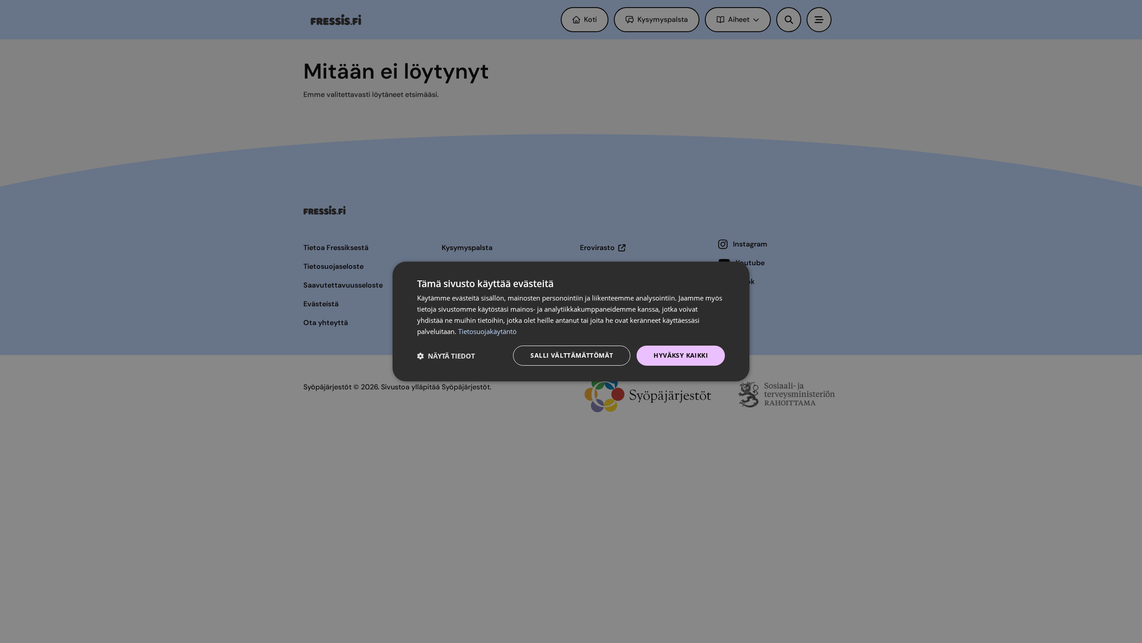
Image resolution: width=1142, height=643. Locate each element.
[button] (446, 356)
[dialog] (571, 321)
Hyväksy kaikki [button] (681, 355)
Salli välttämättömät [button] (571, 355)
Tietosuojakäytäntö (487, 331)
